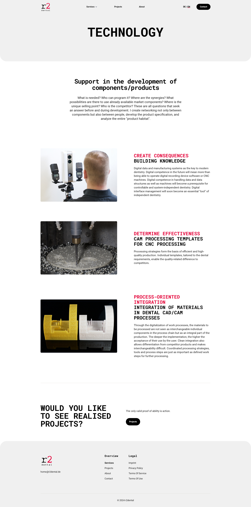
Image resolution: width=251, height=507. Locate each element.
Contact (203, 6)
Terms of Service (137, 473)
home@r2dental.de (51, 471)
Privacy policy (136, 468)
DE (184, 6)
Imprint (132, 462)
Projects (118, 6)
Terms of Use (136, 478)
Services (90, 6)
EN (188, 6)
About (142, 6)
